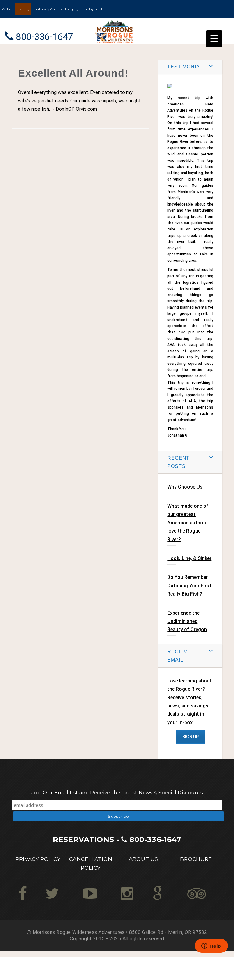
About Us (143, 859)
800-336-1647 (155, 839)
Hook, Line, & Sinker (189, 558)
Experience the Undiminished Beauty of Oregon (187, 621)
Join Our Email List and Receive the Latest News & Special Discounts (117, 793)
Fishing (23, 9)
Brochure (196, 859)
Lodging (71, 9)
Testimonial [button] (185, 66)
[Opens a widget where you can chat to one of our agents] (211, 946)
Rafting (8, 9)
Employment (91, 9)
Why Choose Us (185, 487)
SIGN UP (190, 736)
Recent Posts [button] (178, 462)
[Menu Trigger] (214, 38)
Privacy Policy (38, 859)
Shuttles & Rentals (47, 9)
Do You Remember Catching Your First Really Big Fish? (189, 585)
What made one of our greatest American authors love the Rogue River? (187, 522)
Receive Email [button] (179, 655)
